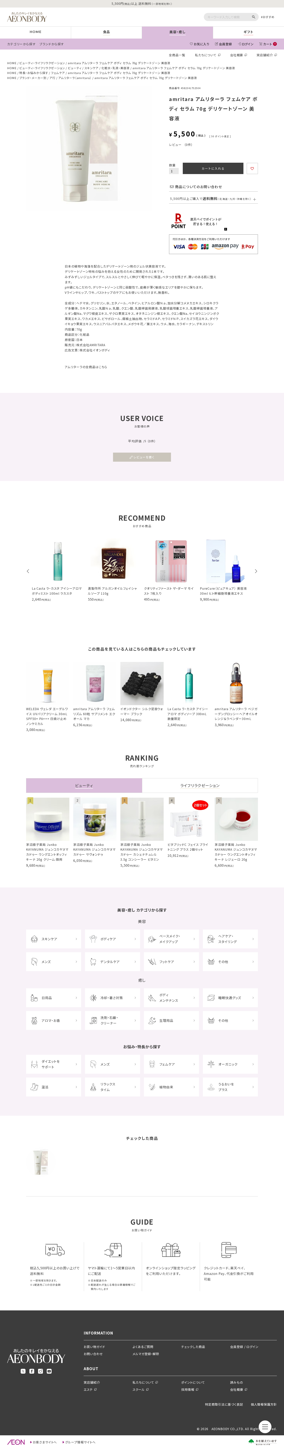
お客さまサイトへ (45, 1442)
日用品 (47, 997)
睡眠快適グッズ (229, 997)
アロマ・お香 (51, 1020)
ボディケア (108, 938)
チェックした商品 (193, 1346)
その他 (223, 961)
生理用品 (166, 1020)
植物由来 (166, 1086)
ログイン (248, 44)
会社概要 (236, 55)
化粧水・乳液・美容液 (115, 68)
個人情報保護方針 (264, 1404)
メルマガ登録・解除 (146, 1353)
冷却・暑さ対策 (111, 997)
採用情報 (187, 1389)
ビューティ (75, 68)
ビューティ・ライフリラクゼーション (42, 63)
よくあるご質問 (143, 1346)
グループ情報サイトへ (80, 1442)
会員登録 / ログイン (244, 1346)
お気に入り (201, 44)
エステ (88, 1389)
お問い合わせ (93, 1353)
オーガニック (227, 1064)
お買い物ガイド (94, 1346)
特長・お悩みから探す (33, 73)
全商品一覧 (177, 55)
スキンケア (91, 68)
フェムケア (58, 73)
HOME (12, 63)
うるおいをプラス (226, 1087)
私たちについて (206, 55)
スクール (139, 1389)
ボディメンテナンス (168, 997)
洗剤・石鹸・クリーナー (109, 1020)
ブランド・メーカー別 (33, 78)
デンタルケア (110, 961)
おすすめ (269, 17)
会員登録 (225, 44)
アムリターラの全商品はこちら (86, 367)
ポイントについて (193, 1382)
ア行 (52, 78)
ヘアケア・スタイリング (227, 939)
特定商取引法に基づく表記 (224, 1404)
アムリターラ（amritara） (75, 78)
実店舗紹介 (265, 55)
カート (269, 44)
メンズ (46, 961)
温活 (45, 1086)
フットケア (166, 961)
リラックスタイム (107, 1087)
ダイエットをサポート (51, 1064)
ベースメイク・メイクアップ (169, 939)
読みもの (236, 1382)
